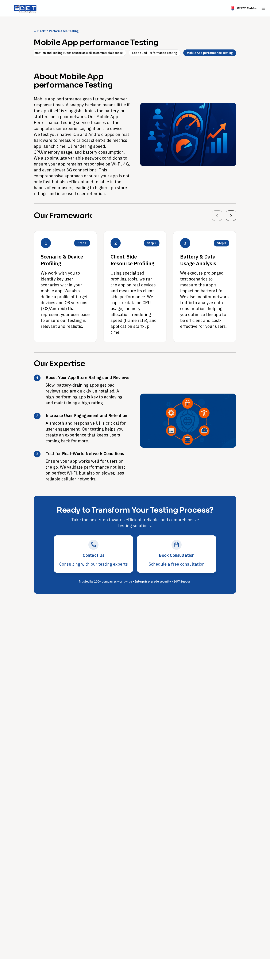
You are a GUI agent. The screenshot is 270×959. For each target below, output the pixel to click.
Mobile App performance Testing (210, 53)
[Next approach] (231, 215)
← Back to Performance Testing (56, 31)
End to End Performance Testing (154, 53)
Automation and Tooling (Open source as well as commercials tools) (76, 53)
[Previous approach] (217, 215)
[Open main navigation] (263, 8)
